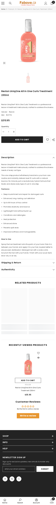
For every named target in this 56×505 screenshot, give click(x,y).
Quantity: (5, 126)
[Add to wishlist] (47, 139)
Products (11, 9)
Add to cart (22, 139)
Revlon (11, 112)
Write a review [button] (28, 415)
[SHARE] (53, 140)
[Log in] (45, 3)
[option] (28, 39)
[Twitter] (18, 478)
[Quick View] (38, 358)
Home (3, 9)
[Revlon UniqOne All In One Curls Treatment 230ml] (28, 363)
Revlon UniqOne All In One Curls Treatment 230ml (28, 389)
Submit (45, 469)
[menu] (2, 3)
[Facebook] (5, 478)
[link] (14, 328)
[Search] (10, 3)
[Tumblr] (12, 478)
